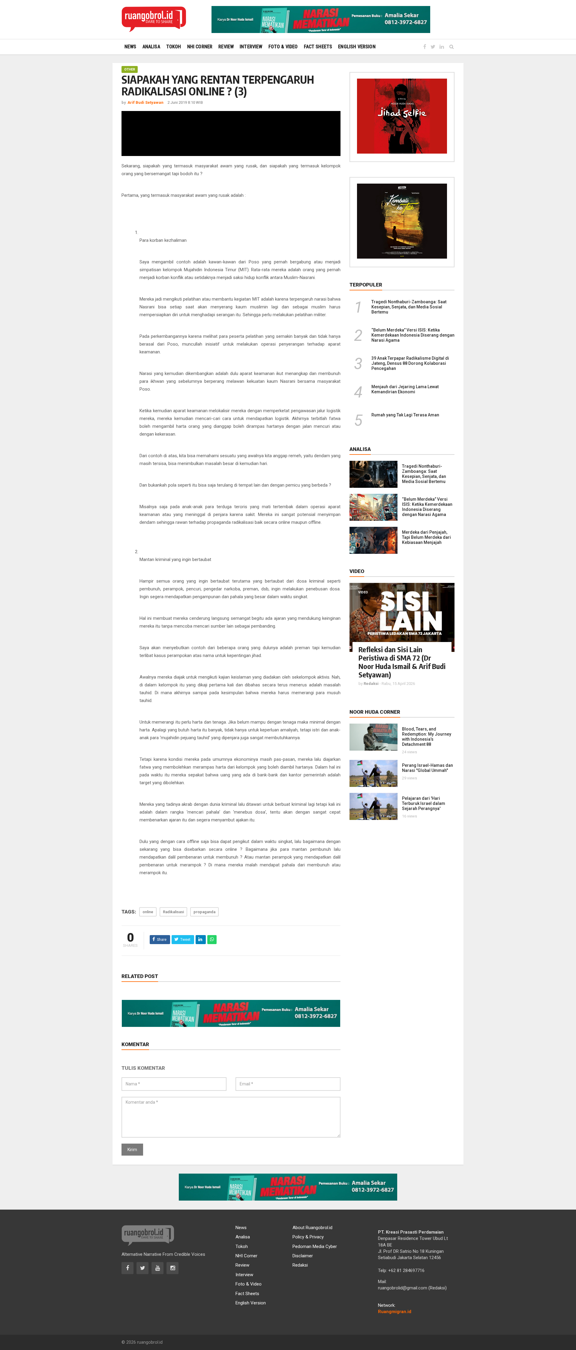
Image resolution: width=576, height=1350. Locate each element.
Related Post (140, 976)
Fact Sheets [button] (318, 47)
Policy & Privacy (308, 1237)
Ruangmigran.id (394, 1311)
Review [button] (226, 47)
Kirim (132, 1149)
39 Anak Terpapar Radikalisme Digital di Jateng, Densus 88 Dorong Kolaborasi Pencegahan (410, 363)
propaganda (204, 912)
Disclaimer (302, 1255)
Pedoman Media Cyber (314, 1246)
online (147, 912)
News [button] (130, 47)
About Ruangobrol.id (312, 1227)
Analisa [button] (151, 47)
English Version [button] (356, 47)
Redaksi (300, 1265)
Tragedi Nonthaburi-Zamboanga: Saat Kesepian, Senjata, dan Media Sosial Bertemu (408, 306)
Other (129, 69)
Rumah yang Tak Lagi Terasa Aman (405, 414)
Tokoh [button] (173, 47)
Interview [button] (251, 47)
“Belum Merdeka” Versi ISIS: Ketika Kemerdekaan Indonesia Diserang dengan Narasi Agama (412, 335)
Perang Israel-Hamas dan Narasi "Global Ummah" (427, 768)
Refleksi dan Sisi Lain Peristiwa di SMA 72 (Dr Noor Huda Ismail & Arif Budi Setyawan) (402, 662)
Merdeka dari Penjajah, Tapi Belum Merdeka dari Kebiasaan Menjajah (426, 537)
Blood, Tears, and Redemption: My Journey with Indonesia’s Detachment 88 (426, 737)
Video (363, 592)
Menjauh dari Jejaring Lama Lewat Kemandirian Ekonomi (405, 389)
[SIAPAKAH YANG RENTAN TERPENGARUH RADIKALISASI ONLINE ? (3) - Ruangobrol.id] (154, 19)
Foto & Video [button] (283, 47)
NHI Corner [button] (200, 47)
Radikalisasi (173, 912)
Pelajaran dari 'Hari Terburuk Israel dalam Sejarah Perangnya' (423, 803)
